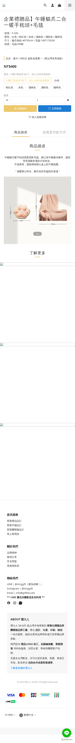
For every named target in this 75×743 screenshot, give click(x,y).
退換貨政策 (13, 565)
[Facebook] (8, 603)
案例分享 (12, 557)
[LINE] (20, 603)
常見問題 (12, 561)
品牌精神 (12, 552)
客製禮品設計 (14, 520)
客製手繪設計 (14, 525)
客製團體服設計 (15, 529)
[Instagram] (14, 603)
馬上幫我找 (13, 534)
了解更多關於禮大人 (21, 668)
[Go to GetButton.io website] (66, 739)
